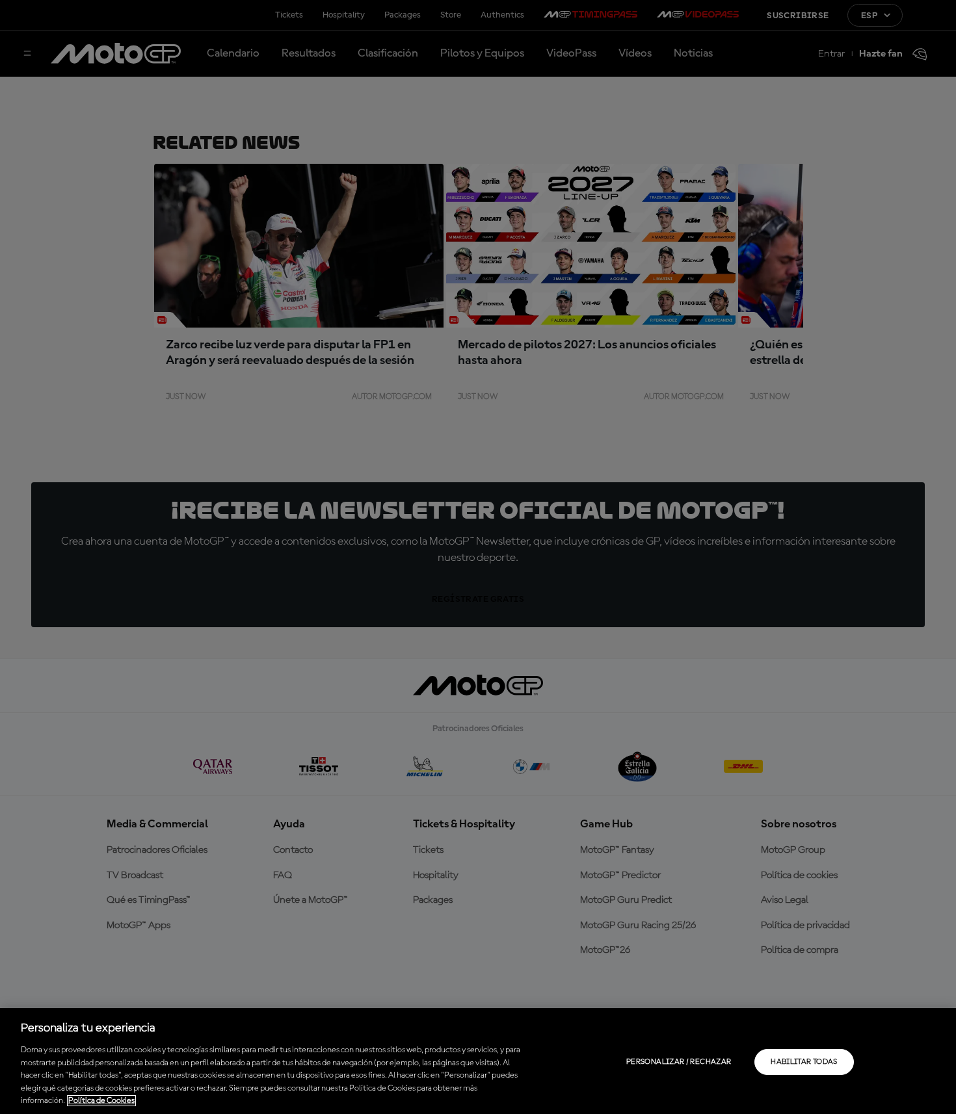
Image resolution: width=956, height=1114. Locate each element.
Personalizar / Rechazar (678, 1062)
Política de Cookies (101, 1100)
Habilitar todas (804, 1062)
